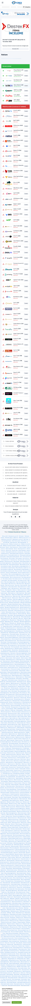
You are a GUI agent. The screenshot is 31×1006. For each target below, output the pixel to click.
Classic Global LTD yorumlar (10, 640)
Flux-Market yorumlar (10, 694)
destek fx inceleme (18, 648)
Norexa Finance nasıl (13, 817)
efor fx (18, 656)
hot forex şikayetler (21, 757)
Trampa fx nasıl (20, 925)
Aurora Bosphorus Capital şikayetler (22, 569)
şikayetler (18, 898)
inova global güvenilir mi (6, 771)
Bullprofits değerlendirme (25, 621)
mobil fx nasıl (16, 795)
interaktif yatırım (15, 771)
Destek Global (15, 650)
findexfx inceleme (21, 686)
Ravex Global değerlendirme (10, 873)
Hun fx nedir (23, 759)
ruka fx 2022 (26, 885)
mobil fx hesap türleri (15, 794)
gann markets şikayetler (10, 719)
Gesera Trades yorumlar (13, 724)
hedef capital (8, 748)
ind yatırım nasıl (13, 767)
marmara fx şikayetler (25, 792)
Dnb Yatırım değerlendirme (22, 653)
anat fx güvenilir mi (22, 548)
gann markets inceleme (22, 716)
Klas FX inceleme (18, 779)
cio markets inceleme (15, 634)
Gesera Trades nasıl (12, 722)
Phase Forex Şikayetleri (14, 847)
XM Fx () (17, 100)
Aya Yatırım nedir (20, 583)
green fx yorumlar (19, 740)
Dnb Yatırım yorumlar (11, 656)
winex (18, 953)
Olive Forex (8, 824)
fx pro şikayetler (10, 708)
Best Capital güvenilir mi (21, 591)
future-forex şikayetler (16, 705)
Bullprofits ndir (13, 623)
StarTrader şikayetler (6, 911)
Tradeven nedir (26, 923)
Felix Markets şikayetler (11, 681)
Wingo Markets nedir (22, 958)
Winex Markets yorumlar (6, 957)
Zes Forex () (17, 160)
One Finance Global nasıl (25, 833)
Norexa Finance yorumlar (14, 819)
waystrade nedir (5, 949)
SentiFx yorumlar (26, 896)
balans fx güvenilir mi (22, 589)
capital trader (17, 624)
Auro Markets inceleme (17, 563)
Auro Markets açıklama (25, 561)
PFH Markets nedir (9, 844)
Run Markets (3, 889)
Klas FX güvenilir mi (9, 779)
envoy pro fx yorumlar (14, 670)
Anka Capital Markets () (18, 176)
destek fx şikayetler (7, 650)
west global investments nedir (25, 952)
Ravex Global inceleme (21, 873)
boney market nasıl (13, 613)
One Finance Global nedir (7, 835)
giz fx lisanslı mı (11, 726)
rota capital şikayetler (16, 882)
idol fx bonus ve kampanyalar (20, 760)
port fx (22, 855)
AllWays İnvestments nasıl (15, 544)
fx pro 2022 (8, 707)
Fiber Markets (23, 683)
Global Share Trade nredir (13, 730)
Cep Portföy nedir (5, 632)
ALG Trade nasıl (25, 540)
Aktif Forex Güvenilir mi (24, 537)
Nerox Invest (24, 803)
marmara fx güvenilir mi (25, 790)
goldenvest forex (21, 735)
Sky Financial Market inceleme (21, 900)
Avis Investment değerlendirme (15, 574)
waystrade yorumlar (23, 949)
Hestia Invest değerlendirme (20, 751)
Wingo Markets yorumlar (14, 960)
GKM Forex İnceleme (26, 726)
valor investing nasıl (13, 939)
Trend (20, 927)
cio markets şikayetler (12, 635)
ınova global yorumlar (21, 776)
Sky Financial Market (25, 898)
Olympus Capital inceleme (13, 827)
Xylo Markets (17, 974)
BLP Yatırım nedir (16, 601)
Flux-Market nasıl (23, 692)
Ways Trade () (17, 400)
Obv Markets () (18, 424)
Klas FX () (16, 155)
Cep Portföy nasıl (19, 631)
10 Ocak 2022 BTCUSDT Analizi (16, 485)
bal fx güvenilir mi (15, 588)
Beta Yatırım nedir (17, 596)
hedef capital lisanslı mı (10, 749)
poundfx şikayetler (11, 860)
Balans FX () (17, 150)
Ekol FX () (16, 252)
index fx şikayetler (26, 770)
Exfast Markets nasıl (5, 673)
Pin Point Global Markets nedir (22, 851)
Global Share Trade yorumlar (7, 732)
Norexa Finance (9, 816)
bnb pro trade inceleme (5, 608)
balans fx (15, 589)
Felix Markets (19, 678)
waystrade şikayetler (14, 949)
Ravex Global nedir (10, 874)
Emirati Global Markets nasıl (20, 664)
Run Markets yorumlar (21, 892)
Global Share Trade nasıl (21, 729)
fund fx (11, 702)
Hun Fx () (16, 350)
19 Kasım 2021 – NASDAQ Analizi (16, 491)
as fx (21, 556)
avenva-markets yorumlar (24, 572)
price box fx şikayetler (26, 863)
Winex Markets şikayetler (26, 955)
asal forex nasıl (14, 559)
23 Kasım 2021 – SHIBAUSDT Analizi (16, 488)
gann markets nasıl (14, 718)
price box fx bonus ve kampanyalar (22, 860)
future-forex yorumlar (26, 705)
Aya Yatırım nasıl (12, 583)
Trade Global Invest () (18, 75)
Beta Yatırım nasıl (8, 596)
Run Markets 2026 (11, 889)
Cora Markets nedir (23, 643)
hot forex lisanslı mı (13, 757)
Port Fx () (16, 308)
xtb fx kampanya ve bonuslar (6, 972)
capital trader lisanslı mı (18, 626)
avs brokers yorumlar (22, 580)
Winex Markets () (18, 85)
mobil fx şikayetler (7, 797)
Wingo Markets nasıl (12, 958)
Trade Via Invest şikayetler (25, 920)
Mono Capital (15, 797)
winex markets (23, 953)
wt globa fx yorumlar (12, 966)
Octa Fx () (16, 110)
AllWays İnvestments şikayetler (10, 545)
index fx (17, 768)
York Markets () (18, 170)
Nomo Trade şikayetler (19, 814)
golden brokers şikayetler (23, 733)
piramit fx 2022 (22, 852)
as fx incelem (12, 558)
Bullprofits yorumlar (10, 624)
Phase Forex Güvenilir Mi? (25, 846)
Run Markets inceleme (23, 890)
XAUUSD (19, 966)
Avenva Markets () (18, 344)
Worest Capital (23, 960)
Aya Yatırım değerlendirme (22, 582)
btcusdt (26, 618)
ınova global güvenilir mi (13, 775)
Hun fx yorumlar (10, 760)
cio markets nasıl (24, 634)
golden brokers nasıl (13, 733)
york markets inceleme (23, 980)
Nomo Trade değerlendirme (12, 813)
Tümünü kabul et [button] (17, 1002)
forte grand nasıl (8, 700)
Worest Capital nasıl (25, 961)
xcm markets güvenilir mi (12, 968)
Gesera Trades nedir (22, 722)
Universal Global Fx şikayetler (17, 931)
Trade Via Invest (20, 917)
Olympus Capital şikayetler (16, 828)
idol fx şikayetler (14, 765)
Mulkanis (22, 800)
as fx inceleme (19, 558)
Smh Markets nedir (5, 904)
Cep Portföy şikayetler (14, 632)
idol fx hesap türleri (19, 762)
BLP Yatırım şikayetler (25, 601)
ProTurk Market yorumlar (22, 871)
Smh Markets (26, 901)
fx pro (3, 707)
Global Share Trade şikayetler (25, 730)
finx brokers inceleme (14, 689)
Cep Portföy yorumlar (24, 632)
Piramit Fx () (17, 382)
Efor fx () (16, 182)
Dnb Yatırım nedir (20, 654)
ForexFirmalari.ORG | (15, 526)
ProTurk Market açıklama (18, 868)
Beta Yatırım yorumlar (7, 597)
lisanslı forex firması (20, 787)
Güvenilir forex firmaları (18, 745)
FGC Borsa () (17, 387)
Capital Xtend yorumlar (22, 629)
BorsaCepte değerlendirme (19, 615)
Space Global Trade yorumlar (12, 908)
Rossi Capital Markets (9, 876)
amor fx (7, 547)
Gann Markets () (18, 241)
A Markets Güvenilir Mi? (13, 536)
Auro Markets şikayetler (14, 564)
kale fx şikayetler (20, 778)
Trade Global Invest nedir (9, 915)
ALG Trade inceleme (17, 540)
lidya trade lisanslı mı (20, 786)
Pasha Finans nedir (22, 841)
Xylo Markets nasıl (25, 976)
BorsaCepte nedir (17, 616)
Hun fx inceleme (10, 759)
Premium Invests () (18, 263)
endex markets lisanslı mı (13, 667)
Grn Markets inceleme (16, 741)
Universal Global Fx (17, 928)
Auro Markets (16, 561)
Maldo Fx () (17, 204)
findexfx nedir (7, 688)
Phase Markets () (18, 70)
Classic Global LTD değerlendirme (12, 637)
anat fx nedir (15, 550)
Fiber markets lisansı (14, 684)
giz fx (20, 724)
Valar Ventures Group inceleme (14, 934)
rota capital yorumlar (25, 882)
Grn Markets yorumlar (24, 743)
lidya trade (22, 784)
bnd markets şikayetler (21, 612)
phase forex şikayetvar (25, 847)
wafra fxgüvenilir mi (18, 944)
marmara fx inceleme (5, 792)
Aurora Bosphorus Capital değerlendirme (21, 566)
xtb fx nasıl (23, 972)
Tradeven (15, 922)
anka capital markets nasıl (14, 555)
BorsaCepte (10, 615)
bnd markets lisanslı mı (10, 612)
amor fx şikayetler (9, 548)
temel (14, 912)
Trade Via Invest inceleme (24, 919)
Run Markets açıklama (20, 889)
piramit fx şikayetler (7, 855)
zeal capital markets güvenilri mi (24, 982)
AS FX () (16, 220)
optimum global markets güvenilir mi (15, 836)
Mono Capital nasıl (15, 798)
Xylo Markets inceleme (16, 976)
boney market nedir (22, 613)
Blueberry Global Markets (15, 602)
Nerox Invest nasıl (11, 805)
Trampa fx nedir (28, 925)
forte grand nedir (16, 700)
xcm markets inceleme (23, 968)
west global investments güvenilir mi (12, 950)
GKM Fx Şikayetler (21, 727)
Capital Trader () (18, 279)
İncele (26, 70)
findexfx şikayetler (15, 688)
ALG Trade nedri (14, 542)
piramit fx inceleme (19, 854)
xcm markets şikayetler (13, 969)
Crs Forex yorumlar (24, 646)
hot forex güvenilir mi (23, 756)
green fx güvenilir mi (9, 738)
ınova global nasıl (23, 775)
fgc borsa (8, 683)
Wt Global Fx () (18, 434)
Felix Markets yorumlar (21, 681)
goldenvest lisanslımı (20, 737)
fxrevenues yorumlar (13, 713)
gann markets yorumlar (20, 719)
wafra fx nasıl (3, 944)
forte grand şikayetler (25, 700)
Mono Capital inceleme (5, 798)
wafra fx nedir (10, 944)
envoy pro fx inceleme (16, 669)
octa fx (10, 822)
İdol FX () (16, 193)
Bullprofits (17, 621)
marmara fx (17, 790)
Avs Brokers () (17, 214)
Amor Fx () (16, 236)
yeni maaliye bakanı (17, 979)
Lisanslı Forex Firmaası (10, 787)
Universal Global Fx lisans (12, 930)
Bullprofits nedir (21, 623)
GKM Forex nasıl (4, 727)
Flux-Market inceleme (14, 692)
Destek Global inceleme (23, 650)
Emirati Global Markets (25, 661)
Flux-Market (14, 691)
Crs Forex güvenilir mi (12, 645)
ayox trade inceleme (13, 586)
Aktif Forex (16, 537)
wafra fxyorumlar (27, 944)
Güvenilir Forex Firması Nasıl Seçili (17, 746)
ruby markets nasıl (25, 884)
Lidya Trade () (17, 226)
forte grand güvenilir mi (19, 699)
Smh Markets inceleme (17, 903)
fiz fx (10, 691)
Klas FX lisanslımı (25, 779)
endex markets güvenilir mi (22, 665)
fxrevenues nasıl (25, 711)
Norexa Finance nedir (22, 817)
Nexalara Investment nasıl (15, 809)
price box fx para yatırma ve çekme (14, 863)
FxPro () (17, 95)
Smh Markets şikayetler (14, 904)
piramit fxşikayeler (15, 855)
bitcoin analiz (15, 597)
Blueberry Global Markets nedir (13, 605)
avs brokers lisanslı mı (17, 578)
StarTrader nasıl (20, 909)
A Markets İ (22, 536)
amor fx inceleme (23, 547)
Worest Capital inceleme (15, 961)
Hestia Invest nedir (20, 752)
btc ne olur (21, 618)
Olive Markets (26, 824)
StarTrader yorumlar (15, 911)
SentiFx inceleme (27, 895)
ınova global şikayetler (11, 776)
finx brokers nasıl (23, 689)
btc (12, 618)
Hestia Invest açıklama (9, 751)
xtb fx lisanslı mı (17, 972)
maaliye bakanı (11, 790)
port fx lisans (19, 857)
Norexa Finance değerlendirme (20, 816)
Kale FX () (16, 145)
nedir (19, 803)
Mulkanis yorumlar (13, 803)
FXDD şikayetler (20, 710)
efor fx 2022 (23, 656)
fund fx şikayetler (18, 703)
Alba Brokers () (17, 188)
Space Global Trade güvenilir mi (15, 906)
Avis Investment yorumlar (16, 577)
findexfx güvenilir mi (13, 686)
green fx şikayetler (11, 740)
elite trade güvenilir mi (11, 659)
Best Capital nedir (20, 593)
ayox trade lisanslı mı (23, 586)
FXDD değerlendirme (22, 708)
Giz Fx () (16, 302)
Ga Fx (19, 713)
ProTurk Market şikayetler (11, 871)
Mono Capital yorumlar (14, 800)
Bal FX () (16, 120)
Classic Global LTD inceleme (25, 637)
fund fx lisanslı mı (10, 703)
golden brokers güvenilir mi (20, 732)
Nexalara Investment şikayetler (10, 811)
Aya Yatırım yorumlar (10, 585)
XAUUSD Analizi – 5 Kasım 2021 (16, 494)
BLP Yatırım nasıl (8, 601)
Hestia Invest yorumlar (11, 754)
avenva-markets (19, 570)
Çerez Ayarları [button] (6, 1002)
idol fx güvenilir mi (10, 762)
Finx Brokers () (17, 418)
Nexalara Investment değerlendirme (18, 808)
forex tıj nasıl (17, 697)
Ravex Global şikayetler (19, 874)
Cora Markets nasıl (14, 643)
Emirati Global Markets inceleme (22, 662)
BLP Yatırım (10, 599)
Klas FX (2, 779)
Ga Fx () (16, 269)
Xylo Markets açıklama (25, 974)
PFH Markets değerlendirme (19, 843)
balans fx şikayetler (11, 591)
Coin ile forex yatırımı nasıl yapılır (24, 640)
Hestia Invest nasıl (11, 752)
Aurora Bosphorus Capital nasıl (22, 567)
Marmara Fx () (17, 360)
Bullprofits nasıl (5, 623)
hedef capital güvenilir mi (18, 748)
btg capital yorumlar (9, 621)
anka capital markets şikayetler (13, 556)
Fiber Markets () (18, 115)
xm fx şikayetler (10, 971)
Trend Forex (25, 927)
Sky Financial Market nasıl (18, 901)
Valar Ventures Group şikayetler (22, 936)
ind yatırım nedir (20, 767)
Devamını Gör (15, 48)
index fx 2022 (22, 768)
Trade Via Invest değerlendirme (11, 919)
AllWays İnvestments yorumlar (23, 545)
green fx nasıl (25, 738)
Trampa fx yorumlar (14, 927)
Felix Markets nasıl (22, 680)
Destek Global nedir (14, 651)
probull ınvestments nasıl (21, 865)
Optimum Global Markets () (18, 165)
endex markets (12, 665)
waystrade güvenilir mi (18, 947)
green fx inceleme (18, 738)
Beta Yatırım (9, 594)
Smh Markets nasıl (26, 903)
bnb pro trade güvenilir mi (26, 607)
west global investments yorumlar (8, 953)
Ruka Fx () (16, 372)
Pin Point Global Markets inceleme (22, 849)
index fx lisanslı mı (18, 770)
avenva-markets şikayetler (12, 572)
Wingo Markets (21, 957)
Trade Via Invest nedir (14, 920)
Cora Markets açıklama (12, 642)
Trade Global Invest (20, 912)
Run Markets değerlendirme (11, 890)
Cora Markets (4, 642)
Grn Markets (26, 740)
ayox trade (17, 585)
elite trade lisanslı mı (21, 659)
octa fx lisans (24, 822)
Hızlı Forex (19, 754)
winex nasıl (14, 957)
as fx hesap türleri (4, 558)
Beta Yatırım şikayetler (26, 596)
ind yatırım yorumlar (10, 768)
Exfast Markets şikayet (24, 673)
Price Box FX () (18, 274)
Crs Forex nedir (7, 646)
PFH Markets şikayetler (19, 844)
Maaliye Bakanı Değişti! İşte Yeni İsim (16, 506)
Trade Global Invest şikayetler (21, 915)
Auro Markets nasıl (26, 563)
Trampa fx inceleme (12, 925)
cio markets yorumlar (22, 635)
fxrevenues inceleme (16, 711)
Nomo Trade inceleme (22, 813)
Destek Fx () (17, 290)
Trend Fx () (17, 328)
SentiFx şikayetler (17, 896)
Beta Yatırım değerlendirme (18, 594)
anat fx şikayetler (22, 550)
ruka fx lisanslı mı (12, 887)
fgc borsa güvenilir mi (15, 683)
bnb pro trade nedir (24, 608)
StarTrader (21, 908)
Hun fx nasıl (17, 759)
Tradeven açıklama (21, 922)
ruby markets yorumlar (14, 885)
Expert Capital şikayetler (10, 678)
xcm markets (24, 966)
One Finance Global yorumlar (19, 835)
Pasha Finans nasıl (13, 841)
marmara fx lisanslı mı (15, 792)
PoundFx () (17, 246)
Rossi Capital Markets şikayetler (14, 879)
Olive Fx (13, 824)
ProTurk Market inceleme (12, 870)
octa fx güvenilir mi (16, 822)
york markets (24, 979)
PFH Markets (10, 843)
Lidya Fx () (16, 412)
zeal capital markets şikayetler (14, 985)
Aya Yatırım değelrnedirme (10, 582)
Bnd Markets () (17, 296)
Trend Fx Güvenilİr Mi (8, 928)
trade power (13, 917)
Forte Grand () (17, 257)
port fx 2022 (26, 855)
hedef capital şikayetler (21, 749)
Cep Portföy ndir (27, 631)
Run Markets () (18, 80)
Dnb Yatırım (13, 653)
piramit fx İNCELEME (10, 854)
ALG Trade (26, 539)
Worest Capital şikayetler (14, 963)
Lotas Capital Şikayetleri (12, 789)
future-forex (25, 703)
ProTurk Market (9, 868)
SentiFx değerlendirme (17, 895)
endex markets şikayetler (24, 667)
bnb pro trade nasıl (15, 608)
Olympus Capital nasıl (24, 827)
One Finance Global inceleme (13, 833)
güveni (11, 745)
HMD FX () (16, 429)
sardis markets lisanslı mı (22, 893)
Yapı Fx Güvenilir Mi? (7, 979)
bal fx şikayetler (9, 589)
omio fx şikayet (24, 830)
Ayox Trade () (17, 355)
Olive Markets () (18, 140)
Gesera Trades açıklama (9, 721)
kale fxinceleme (27, 778)
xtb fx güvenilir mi (18, 971)
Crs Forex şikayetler (16, 646)
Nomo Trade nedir (10, 814)
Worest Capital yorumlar (25, 963)
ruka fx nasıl (20, 887)
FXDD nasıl (8, 710)
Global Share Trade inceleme (9, 729)
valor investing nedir (23, 939)
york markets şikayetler (12, 982)
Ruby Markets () (18, 366)
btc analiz (16, 618)
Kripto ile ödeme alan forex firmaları (16, 781)
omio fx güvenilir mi (10, 830)
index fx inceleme (10, 770)
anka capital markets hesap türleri (17, 553)
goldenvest (14, 735)
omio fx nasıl (17, 830)
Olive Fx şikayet (19, 824)
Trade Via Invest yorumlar (7, 922)
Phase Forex (8, 846)
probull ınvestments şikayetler (15, 866)
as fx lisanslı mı (26, 558)
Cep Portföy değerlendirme (9, 631)
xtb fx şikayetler (10, 974)
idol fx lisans (26, 762)
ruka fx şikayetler (27, 887)
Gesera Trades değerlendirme (20, 721)
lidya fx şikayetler (15, 784)
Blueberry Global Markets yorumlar (12, 607)
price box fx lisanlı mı (25, 862)
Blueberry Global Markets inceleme (15, 604)
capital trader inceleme (8, 626)
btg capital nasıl (13, 620)
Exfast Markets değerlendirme (14, 672)
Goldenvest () (17, 318)
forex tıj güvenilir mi (9, 697)
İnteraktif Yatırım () (18, 393)
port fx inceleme (12, 857)
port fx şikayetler (26, 857)
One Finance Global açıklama (14, 832)
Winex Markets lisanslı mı (15, 955)
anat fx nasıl (9, 550)
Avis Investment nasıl (11, 575)
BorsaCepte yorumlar (6, 618)
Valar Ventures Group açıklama (13, 933)
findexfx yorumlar (23, 688)
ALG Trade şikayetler (22, 542)
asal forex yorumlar (9, 561)
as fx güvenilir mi (27, 556)
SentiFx (10, 895)
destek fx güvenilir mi (9, 648)
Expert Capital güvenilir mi (17, 675)
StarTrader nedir (27, 909)
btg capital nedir (21, 620)
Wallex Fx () (17, 209)
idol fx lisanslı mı (11, 764)
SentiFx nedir (10, 896)
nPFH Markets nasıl (24, 819)
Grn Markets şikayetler (14, 743)
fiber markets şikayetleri (24, 684)
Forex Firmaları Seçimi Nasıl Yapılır (22, 694)
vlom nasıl (8, 942)
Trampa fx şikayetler (5, 927)
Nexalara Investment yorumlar (23, 811)
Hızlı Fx (24, 754)
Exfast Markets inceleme (26, 672)
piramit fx (16, 852)
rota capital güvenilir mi (19, 881)
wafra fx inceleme (27, 942)
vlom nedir (13, 942)
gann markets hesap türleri (11, 716)
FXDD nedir (13, 710)
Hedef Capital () (18, 333)
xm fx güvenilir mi (26, 969)
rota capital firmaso (10, 881)
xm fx (20, 969)
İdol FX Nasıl (18, 764)
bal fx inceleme (23, 588)
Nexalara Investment (21, 806)
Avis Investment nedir (21, 575)
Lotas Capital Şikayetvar (22, 789)
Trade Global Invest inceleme (16, 914)
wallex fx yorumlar (8, 947)
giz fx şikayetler (18, 726)
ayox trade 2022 (24, 585)
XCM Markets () (18, 198)
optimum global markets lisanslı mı (16, 838)
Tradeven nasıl (19, 923)
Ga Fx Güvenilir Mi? (25, 713)
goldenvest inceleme (11, 737)
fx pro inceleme (23, 707)
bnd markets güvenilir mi (20, 610)
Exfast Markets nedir (15, 673)
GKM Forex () (18, 90)
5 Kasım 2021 (5, 536)
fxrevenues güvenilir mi (6, 711)
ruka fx (21, 885)
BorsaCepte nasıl (8, 616)
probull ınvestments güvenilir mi (8, 865)
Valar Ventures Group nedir (9, 936)
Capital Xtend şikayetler (11, 629)
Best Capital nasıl (12, 593)
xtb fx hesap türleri (27, 971)
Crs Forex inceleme (22, 645)
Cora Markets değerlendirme (23, 642)
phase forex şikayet (5, 847)
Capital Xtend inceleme (21, 627)
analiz (16, 548)
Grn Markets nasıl (25, 741)
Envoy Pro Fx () (18, 407)
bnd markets (11, 610)
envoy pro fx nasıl (25, 669)
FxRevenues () (18, 125)
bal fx (10, 588)
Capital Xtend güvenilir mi (11, 627)
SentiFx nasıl (3, 896)
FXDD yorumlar (27, 710)
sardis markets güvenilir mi (10, 893)
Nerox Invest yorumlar (11, 806)
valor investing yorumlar (14, 941)
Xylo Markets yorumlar (23, 977)
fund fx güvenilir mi (18, 702)
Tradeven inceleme (11, 923)
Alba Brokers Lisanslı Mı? (18, 539)
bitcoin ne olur (22, 597)
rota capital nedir (7, 882)
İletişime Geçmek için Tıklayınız (17, 532)
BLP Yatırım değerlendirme (19, 599)
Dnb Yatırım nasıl (12, 654)
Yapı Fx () (16, 285)
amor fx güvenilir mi (14, 547)
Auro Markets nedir (5, 564)
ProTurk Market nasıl (22, 870)
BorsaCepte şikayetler (26, 616)
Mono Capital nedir (23, 798)
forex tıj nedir (23, 697)
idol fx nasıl (24, 764)
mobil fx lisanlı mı (9, 795)
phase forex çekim (15, 846)
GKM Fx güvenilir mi (12, 727)
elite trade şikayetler (15, 661)
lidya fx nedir (7, 784)
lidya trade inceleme (11, 786)
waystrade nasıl (27, 947)
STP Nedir (9, 912)
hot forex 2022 (15, 756)
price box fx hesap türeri (15, 862)
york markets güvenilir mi (12, 980)
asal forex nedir (22, 559)
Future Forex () (18, 377)
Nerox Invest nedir (20, 805)
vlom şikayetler (19, 942)
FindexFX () (17, 338)
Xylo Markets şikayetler (13, 977)
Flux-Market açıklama (22, 691)
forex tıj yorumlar (10, 699)
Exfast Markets (23, 670)
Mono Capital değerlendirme (24, 797)
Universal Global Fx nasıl (24, 930)
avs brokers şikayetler (13, 580)
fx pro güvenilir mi (15, 707)
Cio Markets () (17, 231)
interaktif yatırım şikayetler (19, 773)
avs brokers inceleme (8, 578)
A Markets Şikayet (9, 537)
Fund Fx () (16, 135)
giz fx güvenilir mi (25, 724)
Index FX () (16, 313)
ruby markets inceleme (16, 884)
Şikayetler (13, 898)
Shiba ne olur (6, 898)
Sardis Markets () (18, 323)
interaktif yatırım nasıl (8, 773)
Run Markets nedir (11, 892)
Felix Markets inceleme (13, 680)
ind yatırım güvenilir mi (23, 765)
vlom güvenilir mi (24, 941)
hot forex (9, 756)
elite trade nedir (7, 661)
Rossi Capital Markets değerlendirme (22, 876)
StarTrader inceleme (11, 909)
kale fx (28, 776)
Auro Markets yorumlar (25, 564)
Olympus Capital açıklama (15, 825)
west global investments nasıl (11, 952)
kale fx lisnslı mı (12, 778)
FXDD (16, 708)
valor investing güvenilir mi (20, 938)
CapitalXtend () (18, 130)
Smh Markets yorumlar (24, 904)
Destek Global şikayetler (24, 651)
